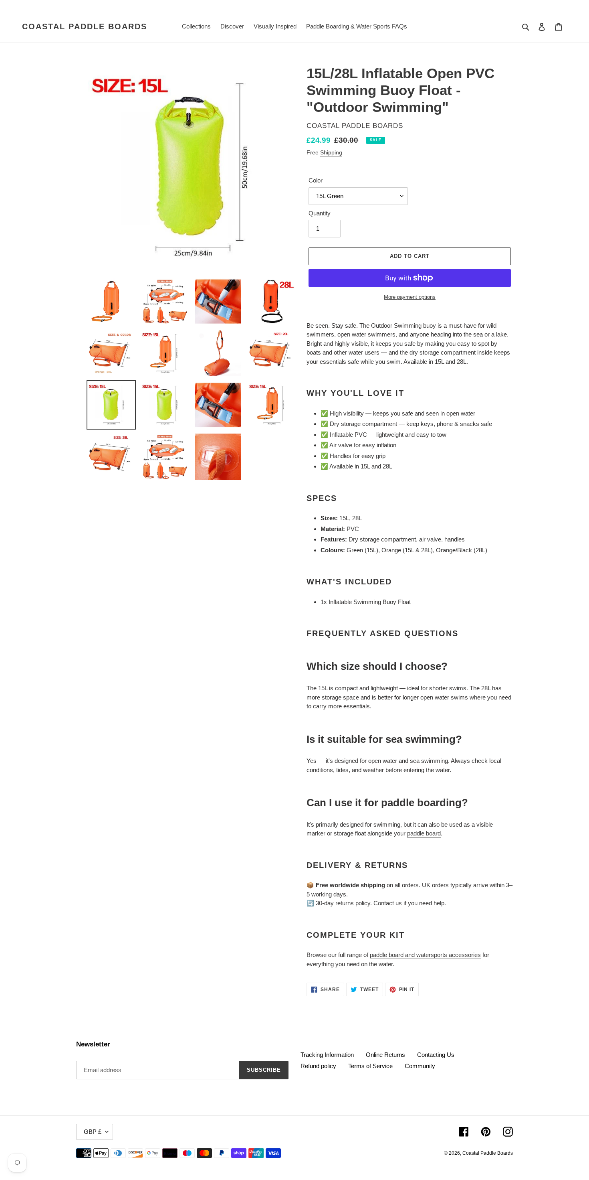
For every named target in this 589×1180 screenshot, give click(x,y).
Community (420, 1065)
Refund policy (318, 1065)
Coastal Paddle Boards (84, 26)
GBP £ (92, 1131)
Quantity (320, 213)
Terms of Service (370, 1065)
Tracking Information (327, 1054)
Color (316, 180)
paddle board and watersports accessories (425, 954)
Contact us (387, 903)
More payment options (410, 297)
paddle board (424, 833)
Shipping (331, 152)
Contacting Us (435, 1054)
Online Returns (385, 1054)
